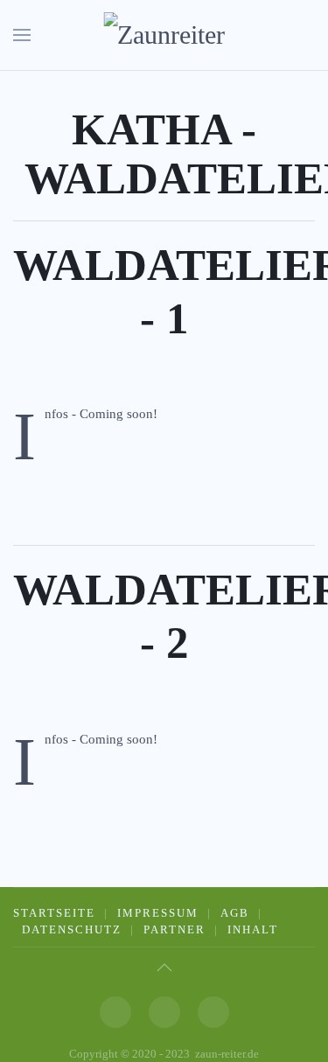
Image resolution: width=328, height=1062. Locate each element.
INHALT (252, 929)
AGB (234, 912)
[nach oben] (164, 967)
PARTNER (174, 929)
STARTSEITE (54, 912)
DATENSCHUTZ (72, 929)
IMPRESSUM (158, 912)
